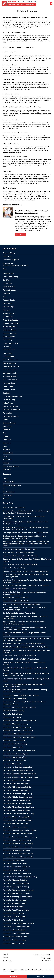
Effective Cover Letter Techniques (15, 568)
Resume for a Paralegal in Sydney (15, 880)
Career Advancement (10, 360)
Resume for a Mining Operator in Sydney (18, 797)
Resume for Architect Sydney (13, 920)
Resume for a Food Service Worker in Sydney (19, 721)
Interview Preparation (11, 466)
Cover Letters (7, 256)
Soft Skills (6, 393)
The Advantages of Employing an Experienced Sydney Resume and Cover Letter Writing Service (26, 528)
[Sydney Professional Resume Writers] (19, 5)
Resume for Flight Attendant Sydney (16, 883)
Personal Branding (9, 333)
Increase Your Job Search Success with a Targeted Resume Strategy (24, 663)
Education (6, 293)
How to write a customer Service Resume (18, 552)
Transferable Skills (10, 376)
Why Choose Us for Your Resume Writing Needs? (20, 564)
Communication (9, 287)
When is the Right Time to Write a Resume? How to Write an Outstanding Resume (25, 575)
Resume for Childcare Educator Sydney (17, 734)
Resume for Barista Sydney (13, 714)
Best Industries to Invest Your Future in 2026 (19, 613)
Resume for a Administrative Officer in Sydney (20, 837)
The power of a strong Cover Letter (15, 598)
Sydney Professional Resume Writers (11, 969)
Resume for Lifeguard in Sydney (14, 930)
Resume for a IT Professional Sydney (16, 850)
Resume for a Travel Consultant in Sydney (18, 923)
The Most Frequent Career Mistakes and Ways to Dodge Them (25, 647)
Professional (7, 459)
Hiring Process (8, 403)
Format (5, 420)
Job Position (7, 426)
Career (5, 478)
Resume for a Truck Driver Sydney (15, 870)
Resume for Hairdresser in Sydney (15, 827)
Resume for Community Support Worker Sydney (20, 777)
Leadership (7, 346)
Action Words (8, 317)
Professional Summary (11, 320)
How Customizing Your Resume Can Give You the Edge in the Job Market (26, 680)
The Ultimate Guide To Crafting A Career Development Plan (24, 644)
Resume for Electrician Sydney (14, 860)
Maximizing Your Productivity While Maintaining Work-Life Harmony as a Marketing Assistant (25, 628)
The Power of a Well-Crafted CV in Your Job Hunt (21, 659)
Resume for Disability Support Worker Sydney (19, 774)
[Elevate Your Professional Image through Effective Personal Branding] (8, 217)
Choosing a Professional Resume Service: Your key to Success (25, 533)
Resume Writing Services (12, 485)
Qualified (6, 436)
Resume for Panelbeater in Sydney (15, 937)
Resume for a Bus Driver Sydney (15, 757)
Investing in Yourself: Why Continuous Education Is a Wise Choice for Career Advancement (27, 639)
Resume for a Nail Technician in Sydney (17, 820)
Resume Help (7, 413)
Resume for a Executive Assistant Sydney (18, 833)
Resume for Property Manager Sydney (17, 800)
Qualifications (8, 453)
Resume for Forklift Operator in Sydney (17, 873)
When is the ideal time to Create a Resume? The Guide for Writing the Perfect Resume (24, 593)
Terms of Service (28, 969)
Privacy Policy (35, 969)
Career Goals (7, 353)
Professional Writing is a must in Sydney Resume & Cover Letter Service (24, 517)
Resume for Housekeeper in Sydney (16, 754)
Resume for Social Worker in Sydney (16, 784)
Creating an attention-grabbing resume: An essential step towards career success (24, 685)
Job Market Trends (10, 373)
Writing (6, 463)
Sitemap (41, 969)
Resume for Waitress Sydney (13, 711)
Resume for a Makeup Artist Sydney (16, 824)
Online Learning (9, 356)
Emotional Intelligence (11, 323)
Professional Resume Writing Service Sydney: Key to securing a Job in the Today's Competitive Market (26, 512)
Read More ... (20, 235)
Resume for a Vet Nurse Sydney (14, 760)
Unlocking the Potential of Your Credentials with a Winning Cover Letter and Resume (25, 691)
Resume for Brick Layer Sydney (14, 940)
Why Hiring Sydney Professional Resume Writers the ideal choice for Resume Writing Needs (27, 581)
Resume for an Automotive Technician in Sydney (21, 695)
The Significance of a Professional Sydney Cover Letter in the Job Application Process (25, 523)
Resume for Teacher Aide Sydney (15, 744)
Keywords (6, 310)
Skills (5, 446)
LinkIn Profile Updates (11, 260)
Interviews (7, 469)
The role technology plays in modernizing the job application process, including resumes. (26, 674)
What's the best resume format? (15, 589)
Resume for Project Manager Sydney (16, 790)
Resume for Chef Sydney (12, 717)
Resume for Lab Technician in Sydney (16, 927)
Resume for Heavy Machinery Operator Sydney (20, 877)
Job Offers (6, 280)
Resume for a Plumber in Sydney (15, 863)
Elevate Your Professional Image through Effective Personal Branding (31, 212)
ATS (4, 297)
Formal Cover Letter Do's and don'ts (16, 601)
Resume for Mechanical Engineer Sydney (18, 843)
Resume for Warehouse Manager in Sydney (18, 857)
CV (4, 488)
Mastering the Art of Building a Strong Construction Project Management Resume (24, 703)
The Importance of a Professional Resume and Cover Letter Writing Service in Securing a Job (24, 537)
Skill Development (9, 363)
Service (5, 456)
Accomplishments (9, 290)
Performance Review (10, 343)
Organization (7, 283)
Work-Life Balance (9, 330)
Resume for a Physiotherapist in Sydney (17, 787)
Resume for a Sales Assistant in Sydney (17, 804)
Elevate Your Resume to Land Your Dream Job (19, 656)
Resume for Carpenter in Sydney (15, 698)
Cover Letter (7, 495)
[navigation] (51, 3)
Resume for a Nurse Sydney (13, 764)
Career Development (10, 370)
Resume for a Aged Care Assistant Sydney (18, 770)
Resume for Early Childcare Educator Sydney (19, 737)
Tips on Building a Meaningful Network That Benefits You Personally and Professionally (24, 623)
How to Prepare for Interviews (14, 507)
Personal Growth (9, 390)
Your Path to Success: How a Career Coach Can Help (22, 604)
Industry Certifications (11, 366)
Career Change (8, 386)
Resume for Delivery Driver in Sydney (16, 867)
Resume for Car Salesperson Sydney (16, 887)
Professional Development (12, 396)
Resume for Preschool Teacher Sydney (17, 727)
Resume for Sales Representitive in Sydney (18, 814)
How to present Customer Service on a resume (20, 549)
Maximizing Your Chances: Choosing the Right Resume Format (26, 571)
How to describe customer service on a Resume (20, 556)
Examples (6, 430)
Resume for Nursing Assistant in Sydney (17, 767)
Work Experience (9, 313)
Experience (7, 443)
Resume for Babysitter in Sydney (15, 900)
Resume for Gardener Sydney (13, 913)
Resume (6, 498)
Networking (7, 340)
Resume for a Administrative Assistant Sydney (20, 830)
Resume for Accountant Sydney (14, 903)
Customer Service (9, 423)
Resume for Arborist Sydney (13, 907)
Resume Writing (9, 253)
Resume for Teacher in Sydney (14, 740)
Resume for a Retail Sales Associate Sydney (19, 807)
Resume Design (8, 307)
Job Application (8, 273)
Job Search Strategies (10, 380)
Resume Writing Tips (10, 416)
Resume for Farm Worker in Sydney (16, 910)
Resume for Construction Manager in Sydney (19, 750)
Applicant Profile (9, 300)
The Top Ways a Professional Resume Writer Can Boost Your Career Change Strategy (25, 608)
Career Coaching (9, 400)
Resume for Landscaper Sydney (14, 917)
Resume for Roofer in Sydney (13, 943)
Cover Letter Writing (10, 277)
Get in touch (6, 263)
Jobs (4, 433)
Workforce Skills (9, 337)
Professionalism (9, 350)
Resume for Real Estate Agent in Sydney (17, 847)
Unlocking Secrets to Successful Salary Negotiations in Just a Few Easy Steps (25, 617)
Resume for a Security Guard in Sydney (17, 897)
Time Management (10, 327)
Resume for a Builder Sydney (13, 747)
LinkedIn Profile (8, 482)
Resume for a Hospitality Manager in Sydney (19, 707)
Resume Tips (7, 303)
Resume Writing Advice (11, 410)
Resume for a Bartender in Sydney (15, 724)
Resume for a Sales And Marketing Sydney (18, 890)
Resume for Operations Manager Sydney (17, 794)
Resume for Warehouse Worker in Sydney (18, 853)
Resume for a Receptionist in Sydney (16, 893)
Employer (6, 450)
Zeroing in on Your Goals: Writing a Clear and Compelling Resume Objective (27, 560)
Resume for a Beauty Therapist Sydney (17, 817)
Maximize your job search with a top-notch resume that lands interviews (26, 651)
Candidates (7, 439)
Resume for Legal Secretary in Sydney (16, 933)
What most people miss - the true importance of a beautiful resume (25, 669)
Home (12, 971)
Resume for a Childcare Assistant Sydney (18, 731)
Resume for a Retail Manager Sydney (16, 810)
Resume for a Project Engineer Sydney (17, 840)
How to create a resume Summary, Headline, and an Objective (26, 585)
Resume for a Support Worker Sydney (16, 780)
